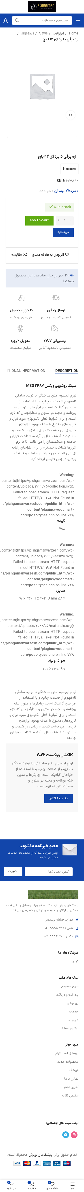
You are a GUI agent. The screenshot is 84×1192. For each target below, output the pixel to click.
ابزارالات (58, 33)
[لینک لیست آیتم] (42, 961)
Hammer (69, 168)
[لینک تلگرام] (65, 1134)
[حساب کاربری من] (5, 20)
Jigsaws (27, 33)
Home (73, 33)
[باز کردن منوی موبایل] (78, 20)
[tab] (66, 371)
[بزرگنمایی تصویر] (70, 115)
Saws (43, 33)
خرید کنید (63, 232)
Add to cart (39, 220)
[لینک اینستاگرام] (74, 1134)
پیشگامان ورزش (40, 1155)
